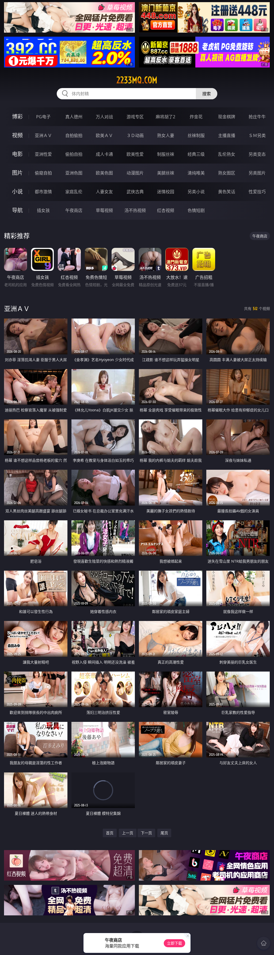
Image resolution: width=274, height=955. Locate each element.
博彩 (17, 116)
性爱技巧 (257, 192)
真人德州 (73, 117)
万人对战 (104, 117)
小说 (17, 191)
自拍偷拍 (73, 135)
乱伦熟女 (226, 154)
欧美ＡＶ (104, 135)
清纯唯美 (196, 173)
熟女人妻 (165, 135)
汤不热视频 (135, 210)
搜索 (206, 94)
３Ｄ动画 (135, 135)
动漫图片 (135, 173)
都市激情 (43, 192)
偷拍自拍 (73, 154)
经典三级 (196, 154)
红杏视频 (165, 210)
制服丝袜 (165, 154)
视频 (17, 135)
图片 (17, 172)
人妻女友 (104, 192)
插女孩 (43, 210)
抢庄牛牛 (257, 117)
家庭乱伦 (73, 192)
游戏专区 (135, 117)
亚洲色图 (73, 173)
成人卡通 (104, 154)
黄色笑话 (226, 192)
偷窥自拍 (43, 173)
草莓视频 (104, 210)
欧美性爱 (135, 154)
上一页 (127, 832)
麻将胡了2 (165, 117)
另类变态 (257, 154)
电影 (17, 154)
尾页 (164, 832)
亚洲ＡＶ (43, 135)
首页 (109, 832)
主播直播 (226, 135)
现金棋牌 (226, 117)
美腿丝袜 (165, 173)
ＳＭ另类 (257, 135)
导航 (17, 210)
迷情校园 (165, 192)
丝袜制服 (196, 135)
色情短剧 (196, 210)
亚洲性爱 (43, 154)
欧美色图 (104, 173)
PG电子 (43, 117)
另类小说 (196, 192)
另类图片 (257, 173)
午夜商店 (73, 210)
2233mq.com (136, 80)
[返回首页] (263, 943)
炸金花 (196, 117)
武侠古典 (135, 192)
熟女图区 (226, 173)
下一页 (146, 832)
